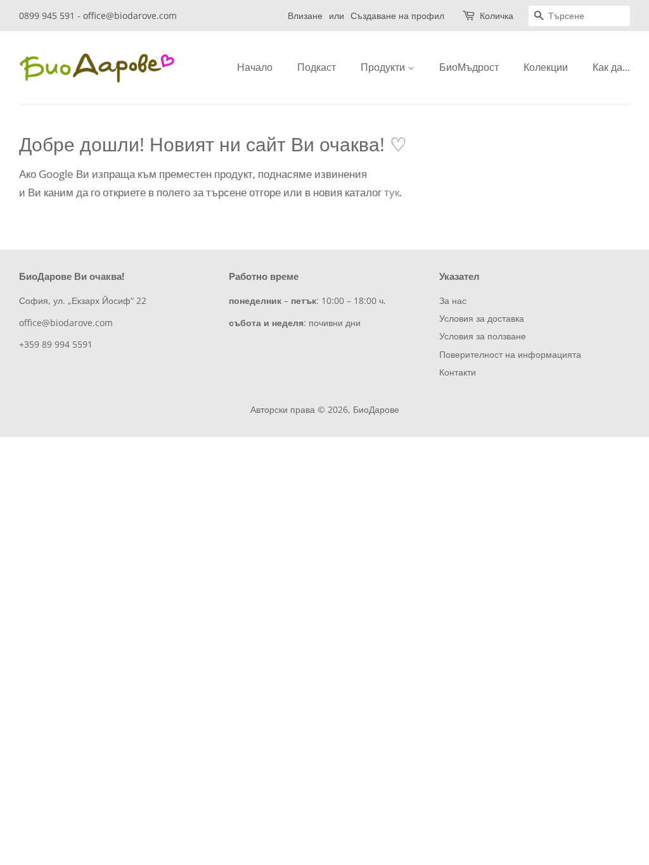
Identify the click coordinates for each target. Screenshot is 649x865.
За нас (452, 300)
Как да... (611, 67)
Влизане (305, 15)
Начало (255, 67)
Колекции (546, 67)
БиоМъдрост (469, 67)
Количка (496, 15)
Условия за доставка (481, 318)
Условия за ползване (482, 336)
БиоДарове (376, 409)
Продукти (384, 67)
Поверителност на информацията (510, 354)
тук (391, 192)
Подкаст (316, 67)
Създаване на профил (397, 15)
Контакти (457, 372)
